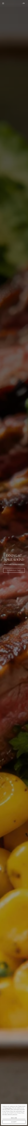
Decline (14, 1118)
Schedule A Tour (14, 570)
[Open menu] (3, 3)
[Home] (23, 3)
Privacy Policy (8, 1108)
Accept (14, 1122)
